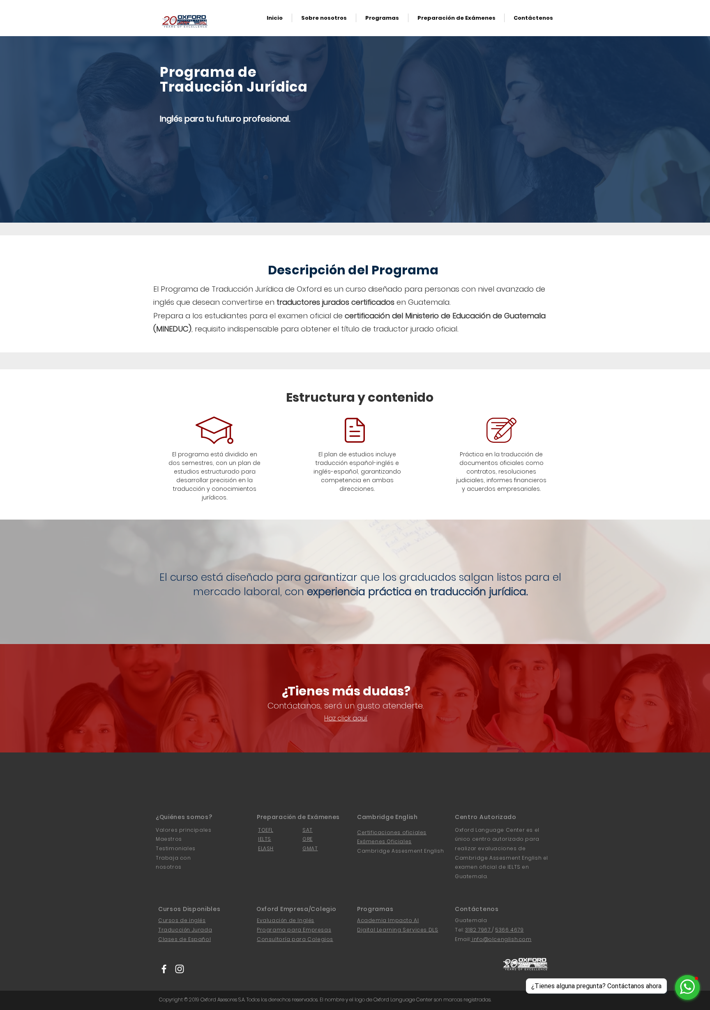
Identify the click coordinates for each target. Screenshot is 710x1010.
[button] (382, 18)
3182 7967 (478, 929)
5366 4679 (509, 929)
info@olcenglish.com (501, 939)
